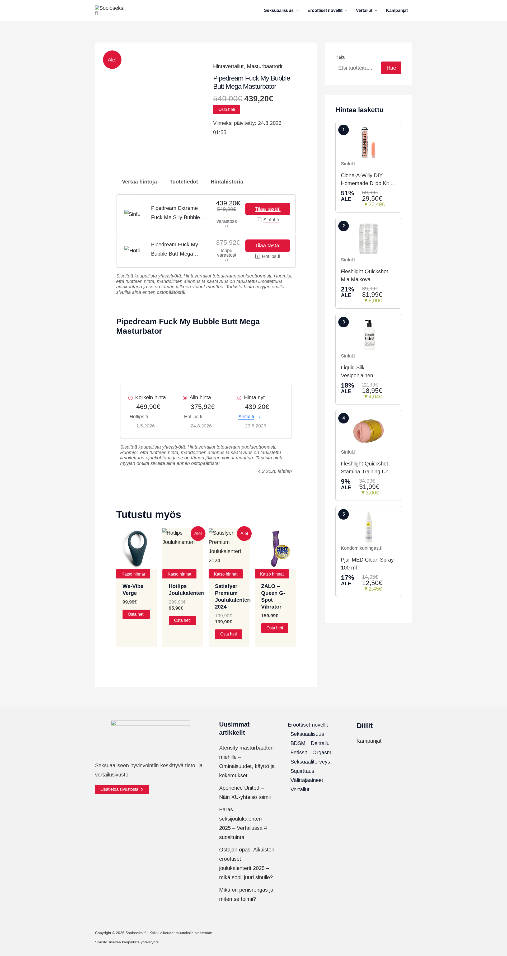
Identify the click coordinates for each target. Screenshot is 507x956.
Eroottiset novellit (308, 725)
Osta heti (226, 109)
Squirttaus (302, 771)
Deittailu (320, 743)
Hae (391, 68)
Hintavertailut (228, 66)
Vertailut (299, 789)
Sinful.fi (271, 219)
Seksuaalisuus (307, 734)
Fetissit (298, 752)
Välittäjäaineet (306, 780)
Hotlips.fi (271, 256)
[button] (296, 10)
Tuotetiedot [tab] (183, 182)
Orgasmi (322, 752)
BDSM (298, 743)
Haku (340, 57)
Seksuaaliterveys (310, 762)
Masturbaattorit (265, 66)
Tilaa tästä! (268, 209)
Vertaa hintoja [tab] (138, 182)
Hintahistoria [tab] (226, 182)
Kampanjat (369, 741)
